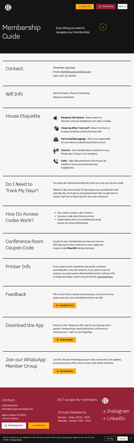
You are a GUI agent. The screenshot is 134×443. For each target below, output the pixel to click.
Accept (122, 438)
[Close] (130, 438)
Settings (110, 438)
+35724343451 (10, 405)
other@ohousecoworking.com (75, 72)
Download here (105, 277)
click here (70, 67)
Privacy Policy (16, 439)
